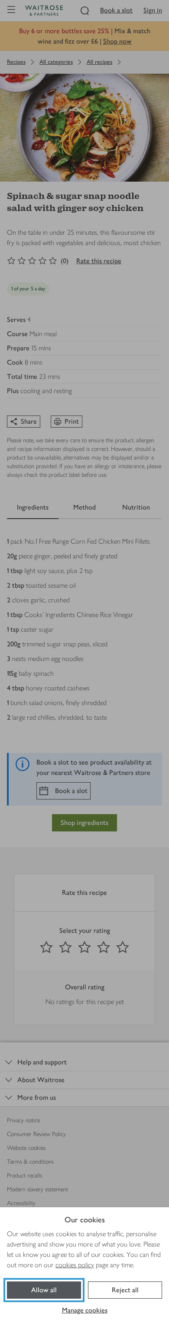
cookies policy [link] (74, 1265)
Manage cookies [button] (84, 1310)
